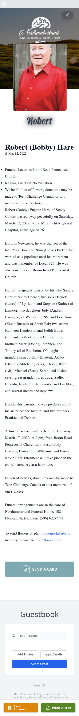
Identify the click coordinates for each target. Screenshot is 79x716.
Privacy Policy (28, 697)
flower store (53, 539)
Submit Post (39, 664)
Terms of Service (51, 697)
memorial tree (56, 533)
